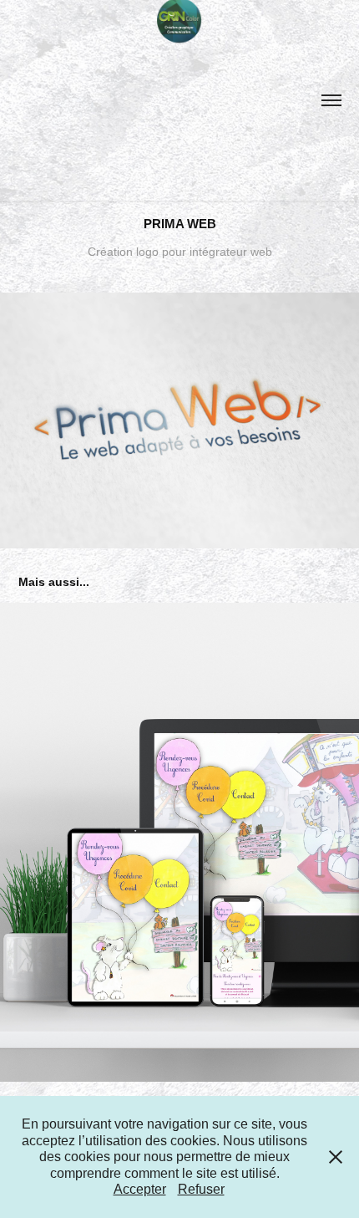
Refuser (201, 1189)
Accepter (140, 1189)
